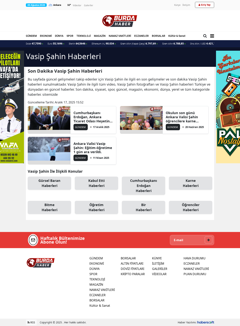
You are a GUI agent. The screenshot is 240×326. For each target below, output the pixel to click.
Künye (177, 5)
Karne (191, 183)
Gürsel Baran (49, 183)
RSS (32, 322)
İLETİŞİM (158, 263)
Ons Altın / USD (203, 43)
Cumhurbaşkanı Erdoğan (143, 185)
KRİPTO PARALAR (133, 274)
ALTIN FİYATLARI (132, 263)
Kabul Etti (96, 183)
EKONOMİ (46, 35)
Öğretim (96, 207)
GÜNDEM (31, 35)
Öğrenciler (191, 207)
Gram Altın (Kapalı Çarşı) (138, 43)
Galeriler (88, 5)
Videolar (77, 5)
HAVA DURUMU (195, 258)
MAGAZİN (100, 35)
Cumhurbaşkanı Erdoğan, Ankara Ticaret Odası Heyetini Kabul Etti (92, 117)
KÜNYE (157, 258)
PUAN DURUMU (195, 274)
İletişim (186, 5)
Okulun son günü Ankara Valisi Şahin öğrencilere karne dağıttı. (182, 117)
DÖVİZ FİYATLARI (132, 269)
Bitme (49, 207)
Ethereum (103, 43)
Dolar (33, 43)
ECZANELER (141, 35)
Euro (55, 43)
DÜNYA (59, 35)
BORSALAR (158, 35)
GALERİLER (159, 269)
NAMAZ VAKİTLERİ (120, 35)
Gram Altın (173, 43)
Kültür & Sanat (176, 35)
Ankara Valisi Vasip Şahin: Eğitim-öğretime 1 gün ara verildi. (93, 148)
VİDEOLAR (159, 274)
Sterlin (77, 43)
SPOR (70, 35)
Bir (144, 207)
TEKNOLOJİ (83, 35)
